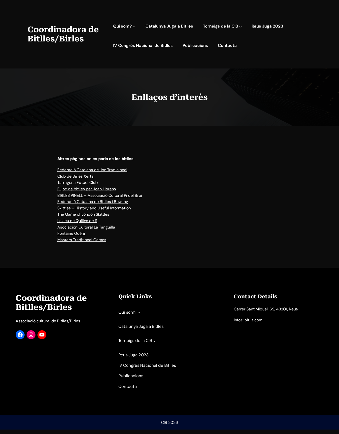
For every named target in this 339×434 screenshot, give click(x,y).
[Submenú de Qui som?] (134, 26)
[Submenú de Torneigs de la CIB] (240, 26)
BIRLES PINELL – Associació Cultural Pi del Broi (99, 195)
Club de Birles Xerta (75, 176)
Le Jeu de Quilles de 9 (77, 220)
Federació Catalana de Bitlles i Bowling (92, 201)
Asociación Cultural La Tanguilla (86, 227)
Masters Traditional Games (81, 239)
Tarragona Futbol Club (77, 182)
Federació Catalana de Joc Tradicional (92, 169)
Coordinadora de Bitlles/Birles (63, 34)
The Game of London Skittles (83, 214)
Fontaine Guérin (71, 233)
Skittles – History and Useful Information (94, 208)
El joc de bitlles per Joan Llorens (86, 189)
